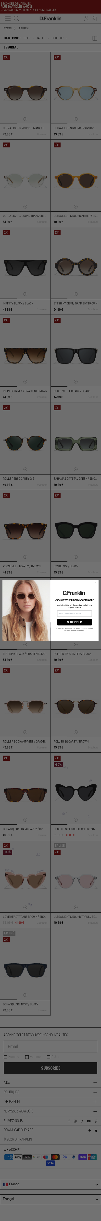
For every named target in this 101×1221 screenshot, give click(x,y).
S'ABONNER (74, 622)
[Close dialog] (95, 582)
